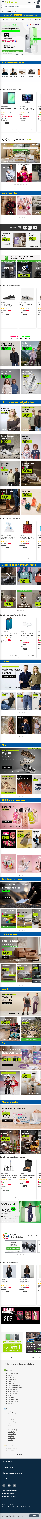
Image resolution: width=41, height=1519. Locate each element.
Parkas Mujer (12, 1428)
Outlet (23, 20)
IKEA (9, 1395)
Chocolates (11, 1397)
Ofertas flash (15, 20)
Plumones (11, 1416)
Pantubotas (11, 1436)
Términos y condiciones (9, 1490)
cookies (21, 1516)
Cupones (5, 20)
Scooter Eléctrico (13, 1389)
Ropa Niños (11, 1381)
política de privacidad (11, 1516)
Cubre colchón (12, 1414)
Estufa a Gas (11, 1438)
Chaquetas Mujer (13, 1373)
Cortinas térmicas (13, 1426)
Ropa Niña (11, 1383)
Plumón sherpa (12, 1422)
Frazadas (10, 1440)
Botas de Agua (12, 1434)
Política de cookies (8, 1493)
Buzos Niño (11, 1377)
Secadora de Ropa (13, 1391)
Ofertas (30, 20)
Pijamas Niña (12, 1379)
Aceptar (34, 1515)
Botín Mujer (11, 1432)
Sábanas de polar (13, 1418)
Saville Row (11, 1375)
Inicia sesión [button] (31, 2)
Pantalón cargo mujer (14, 1385)
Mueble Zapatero (13, 1448)
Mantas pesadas (12, 1412)
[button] (20, 7)
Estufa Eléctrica (12, 1393)
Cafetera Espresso (13, 1401)
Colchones (11, 1450)
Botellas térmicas (13, 1424)
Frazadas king (12, 1420)
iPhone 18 (11, 1403)
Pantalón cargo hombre (15, 1387)
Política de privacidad (9, 1496)
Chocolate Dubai (13, 1399)
